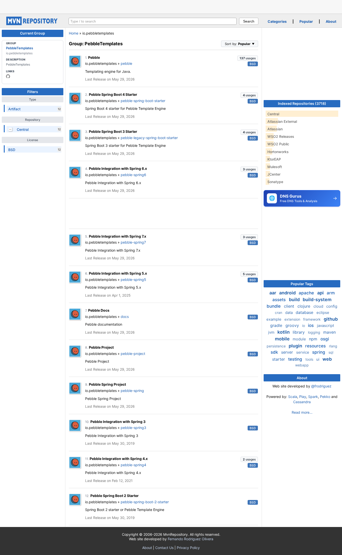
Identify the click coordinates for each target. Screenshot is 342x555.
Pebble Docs (98, 310)
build (295, 299)
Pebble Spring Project (107, 384)
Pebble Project (101, 347)
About (331, 21)
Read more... (302, 412)
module (300, 339)
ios (311, 325)
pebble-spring (132, 390)
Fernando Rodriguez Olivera (190, 539)
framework (312, 319)
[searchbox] (153, 21)
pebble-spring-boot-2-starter (145, 502)
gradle (276, 325)
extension (292, 319)
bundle (274, 306)
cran (279, 312)
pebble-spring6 (133, 175)
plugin (296, 345)
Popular (306, 21)
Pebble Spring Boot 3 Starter (113, 131)
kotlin (284, 332)
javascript (325, 325)
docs (125, 316)
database (305, 312)
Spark (313, 396)
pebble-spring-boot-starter (143, 101)
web (327, 359)
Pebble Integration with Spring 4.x (119, 458)
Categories (277, 21)
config (331, 306)
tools (309, 359)
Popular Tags (302, 284)
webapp (302, 365)
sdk (275, 352)
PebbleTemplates (19, 48)
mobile (283, 338)
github (331, 319)
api (321, 292)
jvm (271, 332)
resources (316, 345)
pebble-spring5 (133, 279)
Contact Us (164, 547)
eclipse (322, 312)
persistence (277, 346)
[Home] (32, 24)
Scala (292, 396)
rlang (333, 346)
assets (279, 299)
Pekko (325, 396)
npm (313, 338)
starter (279, 359)
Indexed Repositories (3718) (302, 103)
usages (248, 58)
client (289, 306)
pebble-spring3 (133, 427)
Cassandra (302, 402)
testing (295, 359)
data (289, 312)
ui (318, 359)
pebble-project (133, 353)
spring (319, 352)
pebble (126, 63)
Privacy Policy (188, 547)
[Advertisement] (171, 6)
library (299, 332)
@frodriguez (321, 386)
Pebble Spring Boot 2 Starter (114, 495)
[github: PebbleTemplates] (8, 76)
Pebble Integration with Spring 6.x (118, 168)
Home (73, 33)
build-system (317, 299)
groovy (292, 325)
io (304, 325)
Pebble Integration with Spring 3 (117, 421)
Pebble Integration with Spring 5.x (118, 273)
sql (330, 352)
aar (273, 292)
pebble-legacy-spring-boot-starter (149, 138)
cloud (318, 306)
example (274, 319)
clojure (304, 306)
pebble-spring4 (133, 465)
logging (314, 332)
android (288, 292)
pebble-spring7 (133, 242)
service (303, 352)
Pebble (94, 57)
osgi (324, 338)
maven (329, 332)
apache (307, 292)
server (287, 352)
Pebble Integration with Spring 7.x (117, 236)
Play (302, 396)
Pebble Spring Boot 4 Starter (113, 94)
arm (331, 292)
